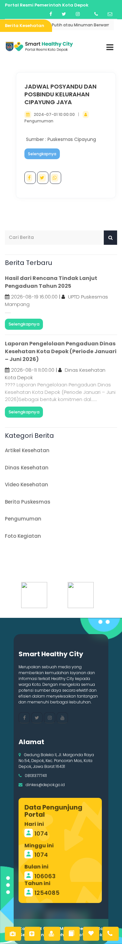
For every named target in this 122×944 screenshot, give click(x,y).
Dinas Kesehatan (26, 467)
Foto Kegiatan (23, 536)
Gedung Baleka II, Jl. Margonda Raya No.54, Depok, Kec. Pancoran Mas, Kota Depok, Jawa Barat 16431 (56, 760)
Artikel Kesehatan (27, 450)
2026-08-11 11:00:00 (32, 370)
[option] (38, 595)
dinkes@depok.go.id (45, 784)
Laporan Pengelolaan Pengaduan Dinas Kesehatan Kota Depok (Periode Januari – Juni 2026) (60, 351)
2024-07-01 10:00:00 (54, 114)
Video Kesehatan (26, 484)
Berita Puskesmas (27, 501)
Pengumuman (38, 121)
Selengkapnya (42, 154)
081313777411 (36, 775)
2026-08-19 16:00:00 (34, 296)
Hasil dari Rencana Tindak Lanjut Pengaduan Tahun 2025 (51, 282)
